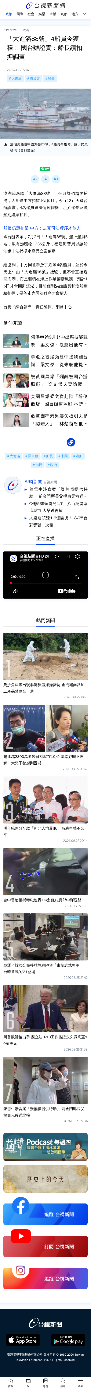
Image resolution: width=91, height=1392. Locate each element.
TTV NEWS (11, 30)
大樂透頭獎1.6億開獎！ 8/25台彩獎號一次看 (58, 521)
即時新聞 (33, 482)
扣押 (38, 465)
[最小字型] (35, 179)
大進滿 (16, 78)
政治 (26, 30)
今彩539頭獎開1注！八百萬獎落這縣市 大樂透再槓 (58, 507)
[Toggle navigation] (80, 1381)
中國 (64, 456)
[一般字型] (45, 179)
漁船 (79, 456)
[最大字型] (56, 179)
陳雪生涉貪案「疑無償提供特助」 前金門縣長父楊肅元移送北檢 (58, 493)
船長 (51, 78)
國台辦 (35, 78)
